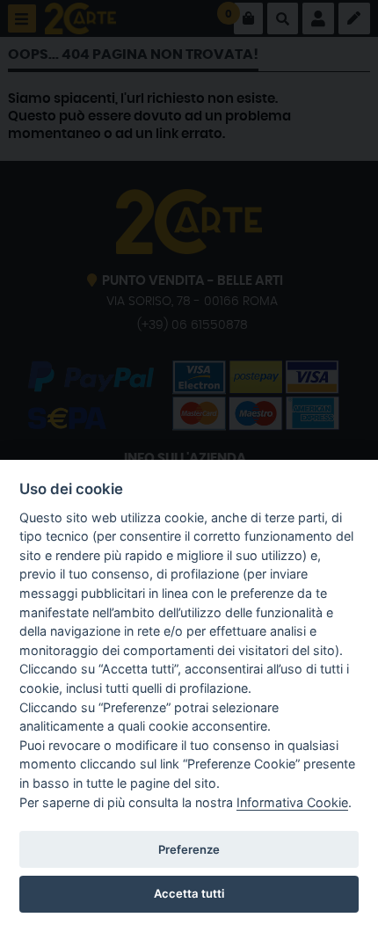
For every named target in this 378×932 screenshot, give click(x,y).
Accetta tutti (189, 893)
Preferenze (189, 849)
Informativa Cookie (292, 802)
